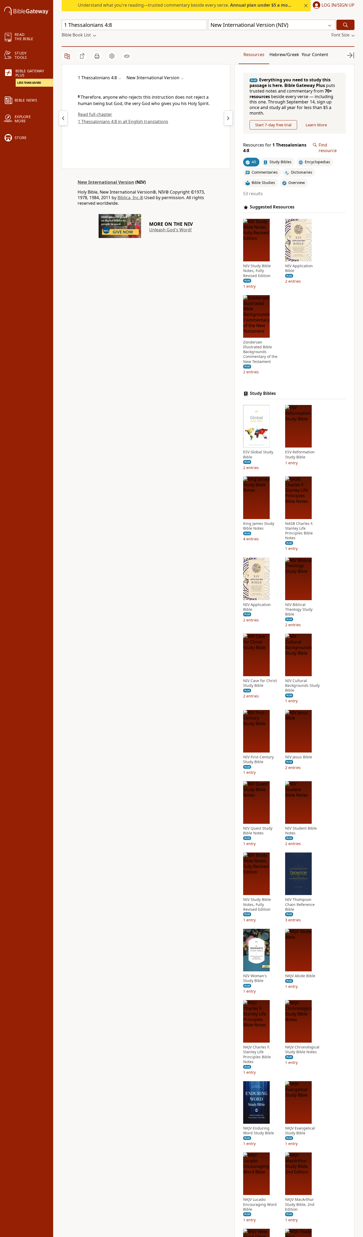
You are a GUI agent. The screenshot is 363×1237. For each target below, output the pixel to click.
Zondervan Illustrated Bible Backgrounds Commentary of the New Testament (260, 352)
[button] (332, 5)
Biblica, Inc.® (130, 197)
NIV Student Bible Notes (301, 830)
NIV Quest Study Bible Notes (257, 830)
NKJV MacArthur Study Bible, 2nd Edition (299, 1204)
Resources (253, 54)
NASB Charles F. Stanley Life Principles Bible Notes (299, 531)
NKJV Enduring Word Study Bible (258, 1130)
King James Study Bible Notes (258, 526)
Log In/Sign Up (338, 5)
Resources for (274, 147)
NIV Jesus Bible (298, 757)
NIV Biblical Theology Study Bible (299, 609)
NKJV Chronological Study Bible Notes (302, 1049)
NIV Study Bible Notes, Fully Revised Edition (257, 271)
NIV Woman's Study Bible (255, 978)
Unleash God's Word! (170, 230)
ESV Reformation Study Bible (300, 454)
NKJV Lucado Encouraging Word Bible (260, 1204)
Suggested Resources (272, 207)
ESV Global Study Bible (258, 454)
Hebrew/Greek (284, 54)
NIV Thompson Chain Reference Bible (300, 904)
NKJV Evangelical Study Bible (300, 1130)
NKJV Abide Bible (300, 975)
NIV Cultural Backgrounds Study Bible (302, 685)
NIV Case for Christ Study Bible (260, 683)
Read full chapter (95, 114)
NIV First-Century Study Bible (258, 759)
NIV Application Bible (299, 268)
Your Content (315, 54)
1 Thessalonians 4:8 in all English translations (123, 121)
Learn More (316, 124)
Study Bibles (263, 393)
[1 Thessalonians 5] (228, 118)
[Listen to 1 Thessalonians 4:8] (127, 56)
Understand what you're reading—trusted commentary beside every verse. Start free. (198, 5)
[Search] (345, 25)
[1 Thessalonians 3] (63, 118)
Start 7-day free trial (273, 124)
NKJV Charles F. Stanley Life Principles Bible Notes (257, 1054)
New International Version (106, 182)
